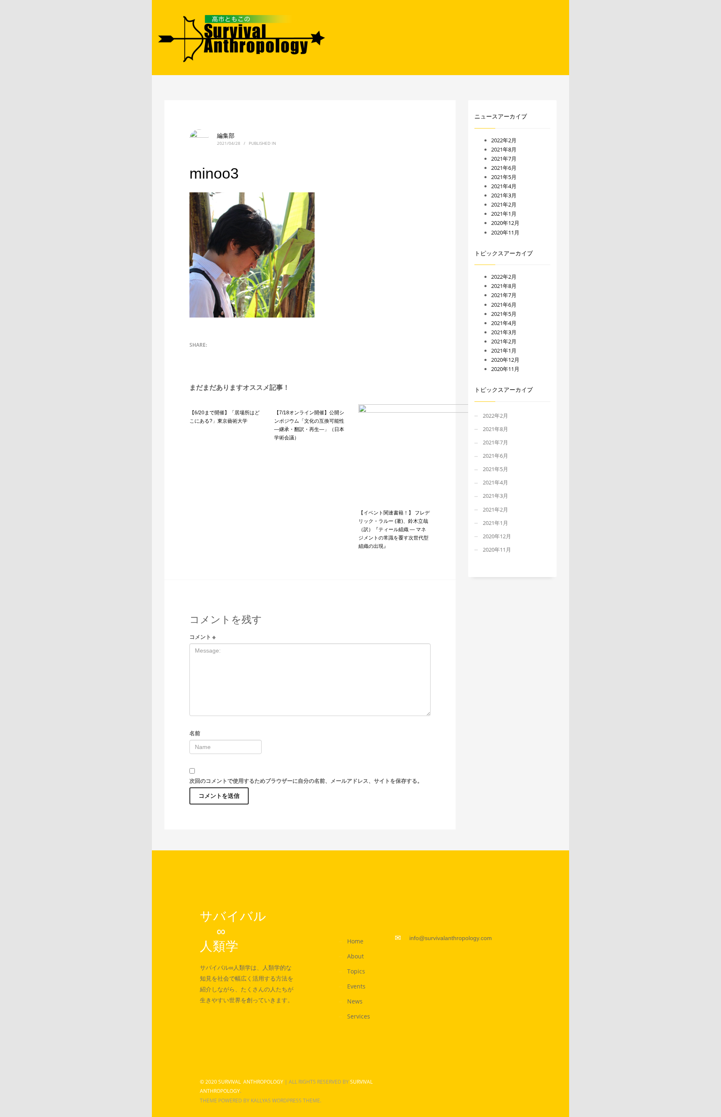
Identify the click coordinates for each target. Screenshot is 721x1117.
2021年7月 (504, 158)
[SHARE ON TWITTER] (195, 356)
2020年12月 (505, 223)
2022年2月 (504, 140)
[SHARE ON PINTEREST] (225, 356)
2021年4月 (504, 186)
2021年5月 (504, 177)
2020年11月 (505, 232)
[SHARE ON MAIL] (239, 356)
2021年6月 (504, 167)
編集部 (225, 135)
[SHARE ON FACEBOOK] (210, 356)
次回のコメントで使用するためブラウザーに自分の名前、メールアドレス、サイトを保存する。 (306, 780)
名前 (194, 733)
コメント (202, 636)
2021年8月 (504, 149)
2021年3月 (504, 195)
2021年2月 (504, 204)
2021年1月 (504, 213)
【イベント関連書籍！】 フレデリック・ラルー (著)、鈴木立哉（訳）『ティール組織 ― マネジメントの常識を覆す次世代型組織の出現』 (394, 529)
